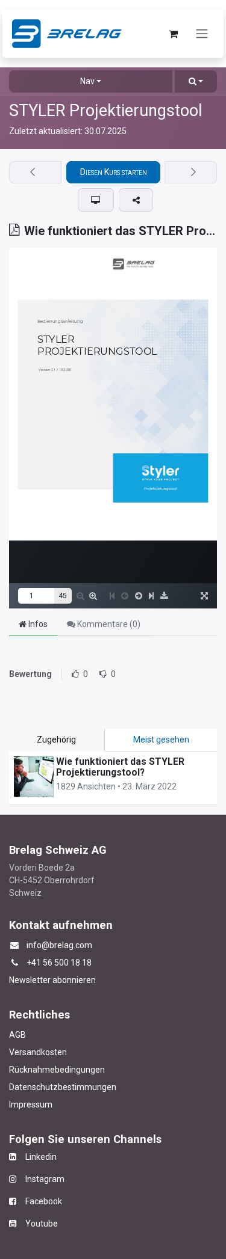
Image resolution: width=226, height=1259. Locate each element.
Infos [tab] (37, 624)
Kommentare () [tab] (107, 624)
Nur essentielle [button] (117, 1240)
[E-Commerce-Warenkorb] (173, 34)
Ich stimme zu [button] (184, 1240)
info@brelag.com (59, 945)
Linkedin (36, 1157)
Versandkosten (38, 1052)
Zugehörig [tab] (56, 739)
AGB (17, 1035)
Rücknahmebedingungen (57, 1069)
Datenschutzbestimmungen (62, 1087)
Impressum (30, 1104)
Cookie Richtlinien (139, 1203)
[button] (196, 81)
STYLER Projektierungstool (105, 110)
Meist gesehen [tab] (161, 739)
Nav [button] (87, 81)
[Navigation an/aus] (202, 34)
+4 (31, 962)
